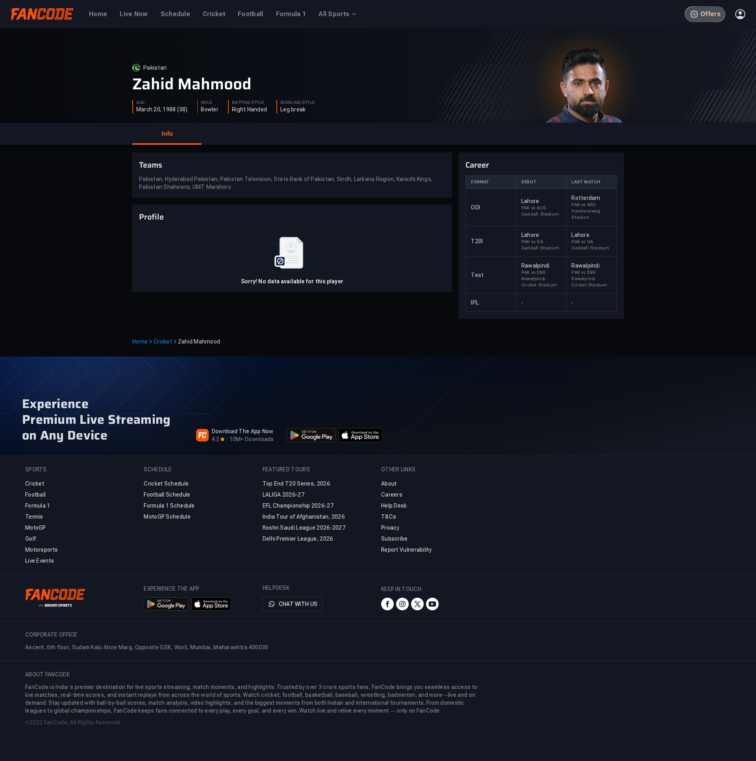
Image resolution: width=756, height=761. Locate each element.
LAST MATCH (585, 182)
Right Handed (249, 109)
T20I (477, 241)
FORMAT (480, 182)
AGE (140, 102)
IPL (475, 302)
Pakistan (155, 68)
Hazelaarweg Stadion (585, 214)
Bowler (210, 109)
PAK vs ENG (533, 272)
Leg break (293, 109)
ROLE (206, 102)
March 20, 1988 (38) (162, 109)
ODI (475, 207)
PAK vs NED (583, 204)
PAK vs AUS (533, 208)
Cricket (163, 341)
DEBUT (528, 182)
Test (477, 275)
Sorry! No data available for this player (292, 281)
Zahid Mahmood (191, 84)
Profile (151, 216)
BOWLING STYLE (297, 102)
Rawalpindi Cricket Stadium (539, 282)
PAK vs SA (532, 241)
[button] (167, 133)
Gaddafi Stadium (540, 214)
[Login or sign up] (740, 14)
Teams (150, 164)
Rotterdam (585, 198)
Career (477, 164)
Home (140, 341)
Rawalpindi (535, 265)
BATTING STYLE (248, 102)
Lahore (530, 201)
